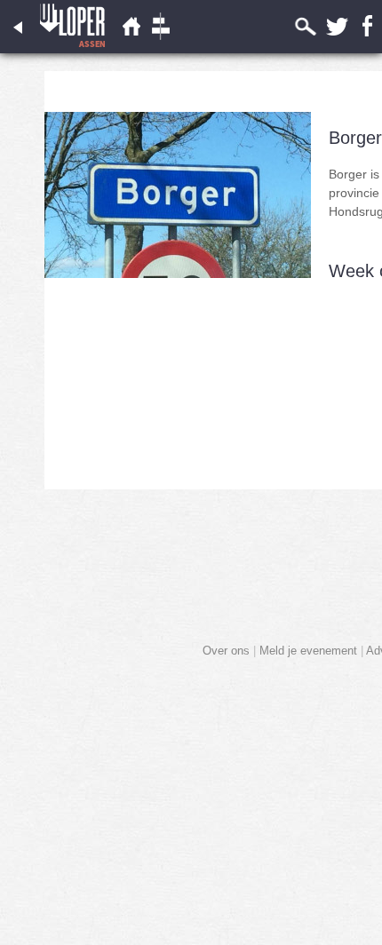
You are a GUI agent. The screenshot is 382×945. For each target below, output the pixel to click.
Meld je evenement (308, 650)
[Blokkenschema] (161, 49)
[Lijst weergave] (130, 49)
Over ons (226, 650)
